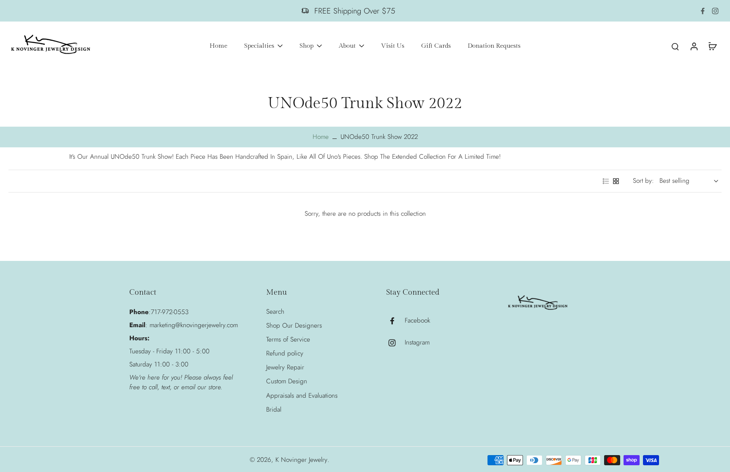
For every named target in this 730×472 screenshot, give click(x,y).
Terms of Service (288, 339)
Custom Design (286, 381)
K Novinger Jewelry (301, 459)
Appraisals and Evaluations (302, 395)
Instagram (417, 342)
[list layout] (606, 181)
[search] (675, 46)
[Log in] (693, 46)
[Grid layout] (616, 181)
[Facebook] (702, 11)
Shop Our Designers (294, 325)
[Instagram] (715, 11)
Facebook (417, 320)
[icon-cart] (712, 46)
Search (275, 311)
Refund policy (284, 353)
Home (321, 136)
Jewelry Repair (285, 367)
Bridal (273, 409)
